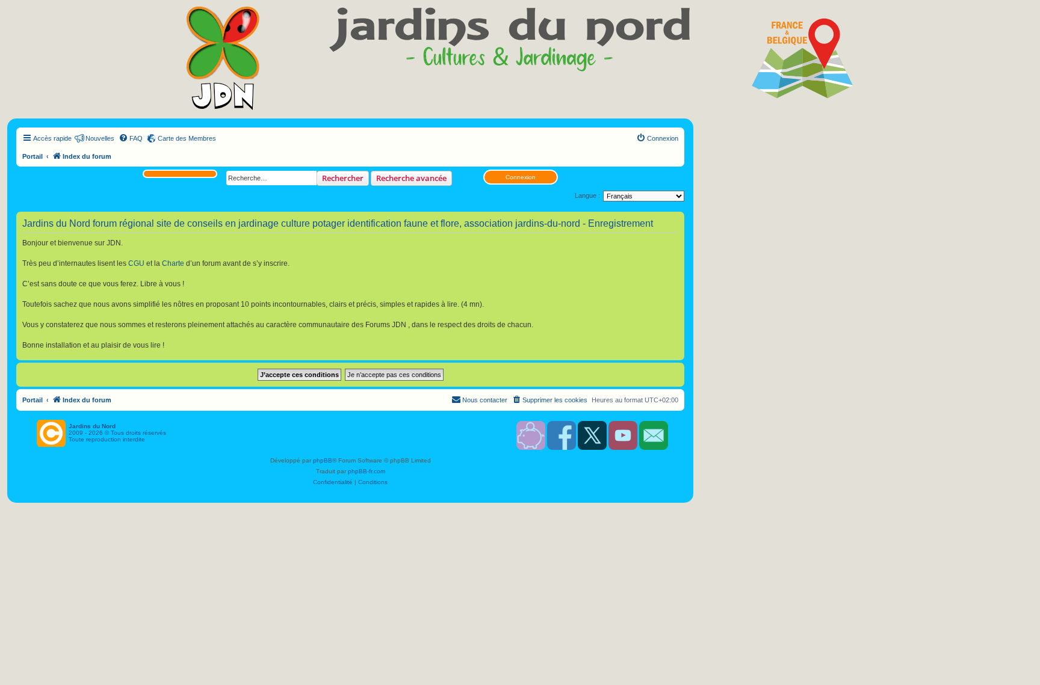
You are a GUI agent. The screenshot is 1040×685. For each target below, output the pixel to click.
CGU (136, 263)
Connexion (521, 177)
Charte (173, 263)
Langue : (587, 195)
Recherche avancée (411, 178)
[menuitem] (131, 138)
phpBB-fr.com (366, 471)
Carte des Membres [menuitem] (187, 138)
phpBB (322, 460)
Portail (32, 156)
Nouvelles (99, 138)
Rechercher (343, 178)
